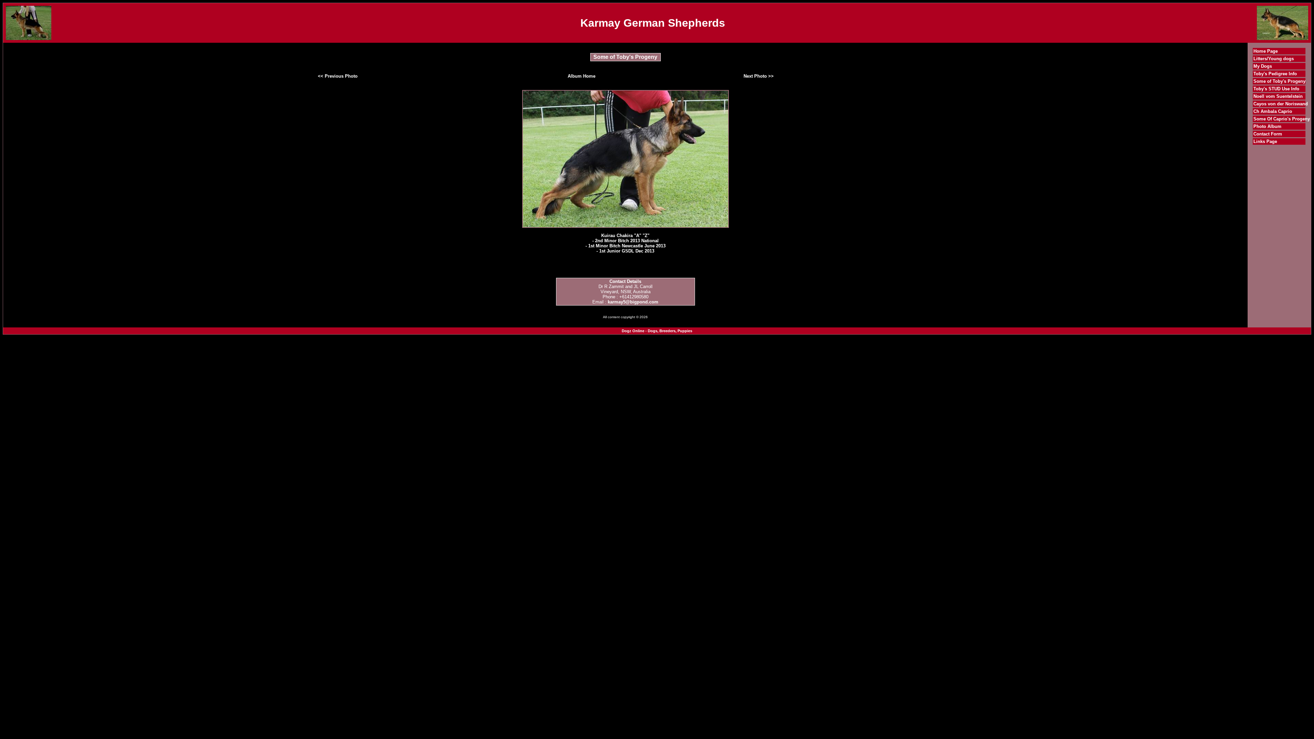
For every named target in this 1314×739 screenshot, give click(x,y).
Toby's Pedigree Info (1275, 73)
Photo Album (1267, 126)
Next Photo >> (759, 76)
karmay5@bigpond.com (633, 301)
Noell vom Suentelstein (1278, 96)
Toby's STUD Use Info (1276, 88)
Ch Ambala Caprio (1272, 111)
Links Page (1265, 141)
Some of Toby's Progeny (1279, 81)
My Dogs (1262, 66)
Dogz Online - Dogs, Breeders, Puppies (657, 331)
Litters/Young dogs (1273, 58)
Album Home (581, 76)
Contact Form (1267, 134)
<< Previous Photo (338, 76)
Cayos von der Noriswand (1280, 103)
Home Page (1265, 51)
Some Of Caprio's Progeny (1281, 118)
